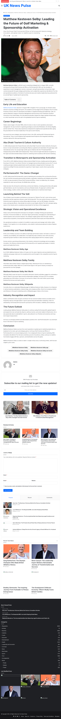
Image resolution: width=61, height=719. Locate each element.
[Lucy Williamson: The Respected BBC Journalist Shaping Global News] (7, 511)
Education (4, 637)
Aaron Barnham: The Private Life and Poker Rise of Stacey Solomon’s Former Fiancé (34, 522)
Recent (30, 497)
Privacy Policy (39, 716)
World (3, 660)
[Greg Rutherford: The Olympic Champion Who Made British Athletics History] (30, 433)
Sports (3, 653)
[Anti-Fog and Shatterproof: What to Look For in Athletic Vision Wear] (30, 702)
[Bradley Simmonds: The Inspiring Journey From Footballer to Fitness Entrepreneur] (16, 578)
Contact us (32, 716)
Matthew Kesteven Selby (9, 107)
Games (5, 665)
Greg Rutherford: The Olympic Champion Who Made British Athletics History (29, 441)
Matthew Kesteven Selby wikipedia (31, 354)
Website (33, 480)
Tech (3, 656)
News (3, 649)
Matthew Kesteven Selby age (39, 347)
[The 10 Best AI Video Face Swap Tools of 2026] (10, 680)
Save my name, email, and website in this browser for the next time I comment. (23, 486)
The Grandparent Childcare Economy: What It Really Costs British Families (43, 590)
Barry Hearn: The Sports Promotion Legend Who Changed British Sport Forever (11, 441)
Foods (4, 662)
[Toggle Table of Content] (18, 100)
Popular (11, 497)
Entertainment (5, 639)
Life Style (4, 646)
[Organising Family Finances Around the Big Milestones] (50, 691)
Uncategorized (5, 658)
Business (4, 630)
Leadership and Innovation (8, 644)
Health (3, 642)
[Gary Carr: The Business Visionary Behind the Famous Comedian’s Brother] (7, 505)
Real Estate (4, 651)
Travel (4, 667)
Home (5, 12)
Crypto (3, 635)
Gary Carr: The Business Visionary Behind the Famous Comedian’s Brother (31, 503)
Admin (15, 362)
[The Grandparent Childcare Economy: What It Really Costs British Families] (45, 578)
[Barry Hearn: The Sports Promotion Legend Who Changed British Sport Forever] (11, 433)
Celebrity (4, 633)
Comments (49, 497)
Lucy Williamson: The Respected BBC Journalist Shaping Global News (30, 509)
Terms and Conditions (49, 716)
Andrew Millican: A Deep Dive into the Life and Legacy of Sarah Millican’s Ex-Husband (34, 529)
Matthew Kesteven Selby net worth (41, 350)
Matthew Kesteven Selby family (18, 350)
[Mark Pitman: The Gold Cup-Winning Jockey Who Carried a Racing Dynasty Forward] (50, 702)
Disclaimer (57, 716)
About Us (27, 716)
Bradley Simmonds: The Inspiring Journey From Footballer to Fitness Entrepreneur (15, 590)
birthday (4, 628)
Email (5, 480)
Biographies (11, 12)
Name (5, 475)
